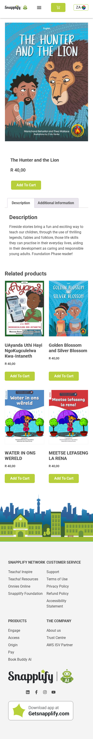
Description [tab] (21, 203)
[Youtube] (53, 692)
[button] (39, 7)
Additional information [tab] (56, 203)
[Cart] (58, 7)
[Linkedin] (28, 692)
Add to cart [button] (19, 376)
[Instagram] (45, 692)
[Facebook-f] (36, 692)
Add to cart (26, 185)
